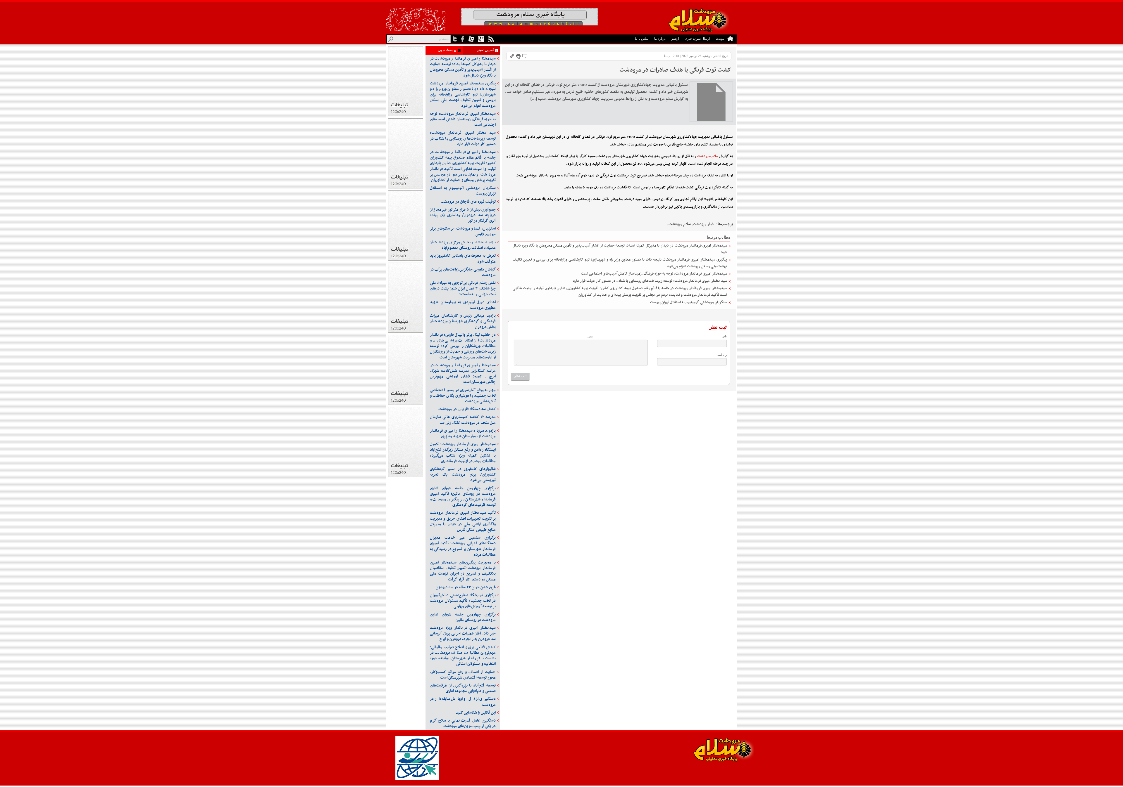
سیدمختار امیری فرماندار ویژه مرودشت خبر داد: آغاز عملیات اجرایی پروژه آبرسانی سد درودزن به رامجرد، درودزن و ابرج (463, 633)
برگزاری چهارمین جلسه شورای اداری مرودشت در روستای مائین (463, 617)
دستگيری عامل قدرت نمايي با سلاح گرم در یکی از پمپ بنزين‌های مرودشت (463, 723)
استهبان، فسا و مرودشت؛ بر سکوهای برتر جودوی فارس (463, 231)
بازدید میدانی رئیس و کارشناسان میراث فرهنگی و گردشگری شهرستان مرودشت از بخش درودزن (463, 321)
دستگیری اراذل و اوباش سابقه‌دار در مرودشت (463, 702)
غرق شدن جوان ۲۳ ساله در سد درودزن (466, 587)
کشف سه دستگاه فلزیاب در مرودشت (467, 409)
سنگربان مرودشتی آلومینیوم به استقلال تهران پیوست (688, 302)
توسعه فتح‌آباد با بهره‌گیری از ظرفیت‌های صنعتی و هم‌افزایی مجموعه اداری (463, 688)
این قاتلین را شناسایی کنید (476, 712)
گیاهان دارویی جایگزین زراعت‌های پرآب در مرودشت (463, 272)
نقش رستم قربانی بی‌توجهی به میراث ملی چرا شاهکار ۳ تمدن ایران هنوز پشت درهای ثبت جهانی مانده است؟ (463, 288)
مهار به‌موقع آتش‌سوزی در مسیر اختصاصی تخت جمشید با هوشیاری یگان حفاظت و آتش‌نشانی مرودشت (463, 396)
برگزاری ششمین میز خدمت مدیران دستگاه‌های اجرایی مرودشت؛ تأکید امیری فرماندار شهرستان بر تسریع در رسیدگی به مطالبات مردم (463, 546)
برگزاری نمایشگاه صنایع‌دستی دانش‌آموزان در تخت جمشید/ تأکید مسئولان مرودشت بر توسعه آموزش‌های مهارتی (463, 601)
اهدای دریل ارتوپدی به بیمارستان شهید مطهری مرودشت (463, 305)
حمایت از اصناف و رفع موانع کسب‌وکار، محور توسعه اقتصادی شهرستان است (463, 675)
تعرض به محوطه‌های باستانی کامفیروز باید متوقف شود (463, 258)
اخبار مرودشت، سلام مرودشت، (691, 224)
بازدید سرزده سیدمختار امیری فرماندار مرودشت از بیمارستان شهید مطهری (463, 433)
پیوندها (720, 38)
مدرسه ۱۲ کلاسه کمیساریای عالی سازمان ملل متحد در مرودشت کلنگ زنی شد (463, 420)
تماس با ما (641, 38)
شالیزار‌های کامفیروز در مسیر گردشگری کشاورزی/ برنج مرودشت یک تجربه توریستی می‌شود (463, 474)
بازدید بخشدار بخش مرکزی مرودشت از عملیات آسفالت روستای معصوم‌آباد (463, 245)
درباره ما (660, 38)
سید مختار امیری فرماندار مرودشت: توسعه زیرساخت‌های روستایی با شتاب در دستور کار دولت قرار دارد (650, 281)
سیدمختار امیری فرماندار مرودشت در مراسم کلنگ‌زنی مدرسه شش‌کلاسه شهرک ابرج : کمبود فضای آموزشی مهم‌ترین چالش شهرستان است (463, 374)
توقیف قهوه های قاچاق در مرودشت (468, 201)
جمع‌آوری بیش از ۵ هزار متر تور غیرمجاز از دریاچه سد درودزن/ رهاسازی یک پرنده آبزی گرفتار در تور (463, 215)
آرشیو (675, 38)
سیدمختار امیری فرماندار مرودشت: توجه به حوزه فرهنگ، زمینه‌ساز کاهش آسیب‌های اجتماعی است (654, 274)
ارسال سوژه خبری (697, 38)
